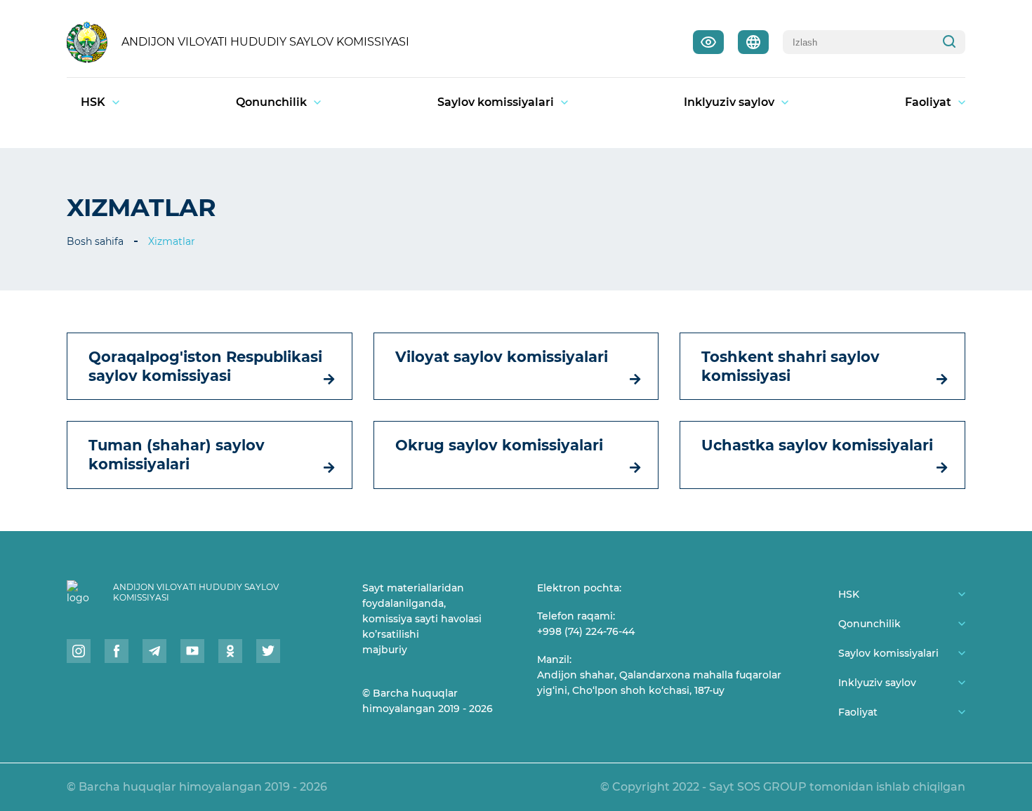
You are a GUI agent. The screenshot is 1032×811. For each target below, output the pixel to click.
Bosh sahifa (95, 241)
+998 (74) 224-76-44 (586, 631)
